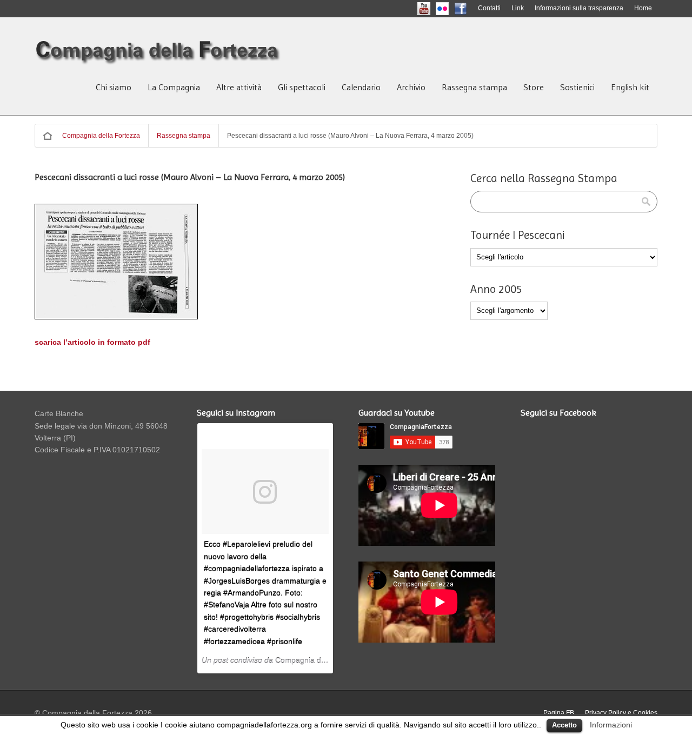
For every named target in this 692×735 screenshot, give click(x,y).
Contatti (489, 8)
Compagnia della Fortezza (101, 135)
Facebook (470, 8)
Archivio (411, 87)
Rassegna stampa (474, 87)
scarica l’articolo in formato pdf (92, 342)
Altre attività (239, 87)
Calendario (361, 87)
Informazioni (611, 724)
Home (643, 8)
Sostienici (577, 87)
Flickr (451, 8)
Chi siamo (113, 87)
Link (517, 8)
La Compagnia (174, 87)
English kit (630, 87)
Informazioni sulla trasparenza (579, 8)
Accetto (564, 725)
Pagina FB (558, 713)
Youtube (433, 8)
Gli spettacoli (301, 87)
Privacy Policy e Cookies (621, 713)
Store (533, 87)
